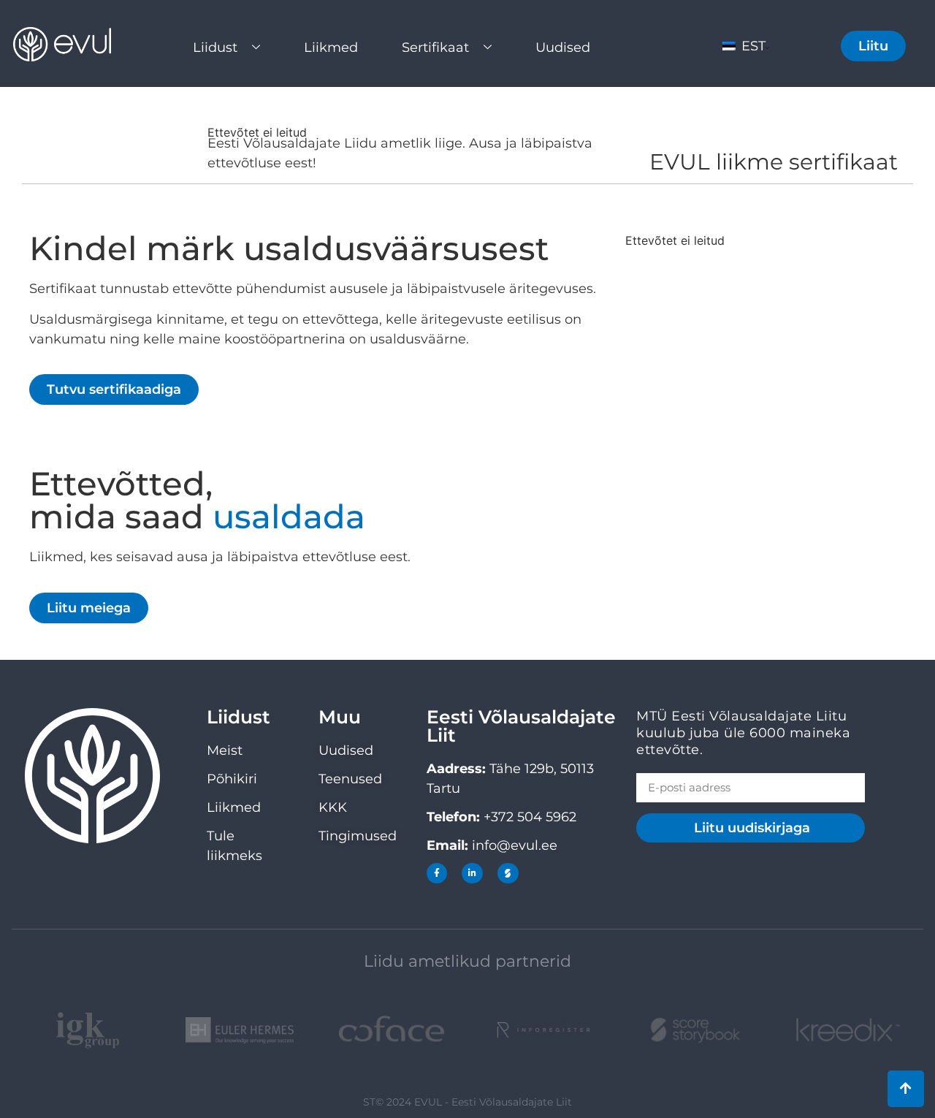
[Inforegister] (543, 1030)
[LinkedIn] (472, 873)
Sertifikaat (435, 47)
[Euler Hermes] (240, 1030)
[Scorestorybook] (508, 873)
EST (752, 46)
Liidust (215, 47)
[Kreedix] (847, 1030)
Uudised (562, 47)
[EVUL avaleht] (73, 44)
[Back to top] (906, 1089)
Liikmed (331, 47)
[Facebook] (437, 873)
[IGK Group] (88, 1030)
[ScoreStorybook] (695, 1030)
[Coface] (391, 1030)
